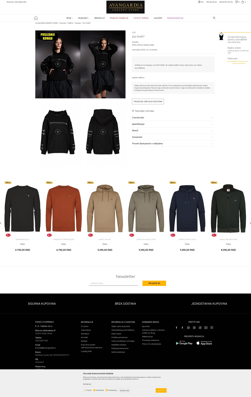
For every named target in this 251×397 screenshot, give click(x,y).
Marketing (112, 390)
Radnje (84, 341)
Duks (22, 244)
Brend (135, 130)
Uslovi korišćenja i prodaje (123, 341)
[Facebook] (176, 327)
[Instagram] (188, 327)
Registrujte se (226, 2)
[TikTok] (211, 327)
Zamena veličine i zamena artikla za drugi (153, 331)
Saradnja (85, 333)
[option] (22, 217)
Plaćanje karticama (120, 348)
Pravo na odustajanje (151, 344)
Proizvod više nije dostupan (148, 101)
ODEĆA (70, 23)
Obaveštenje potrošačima (123, 330)
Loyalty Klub (86, 351)
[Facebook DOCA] (182, 327)
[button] (214, 18)
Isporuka (146, 326)
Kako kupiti (116, 333)
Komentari (137, 137)
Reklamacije (147, 336)
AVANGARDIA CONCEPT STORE (46, 23)
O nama (84, 326)
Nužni (89, 390)
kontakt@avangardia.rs (238, 61)
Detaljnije (87, 384)
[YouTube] (206, 327)
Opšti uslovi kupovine (121, 326)
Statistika (100, 390)
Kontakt (84, 337)
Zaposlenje (86, 330)
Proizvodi (63, 23)
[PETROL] (8, 235)
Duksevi (78, 23)
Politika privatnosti (119, 337)
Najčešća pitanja (119, 344)
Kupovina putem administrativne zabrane (91, 346)
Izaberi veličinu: (138, 77)
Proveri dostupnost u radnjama (147, 143)
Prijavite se (154, 283)
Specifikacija (138, 124)
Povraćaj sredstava (150, 340)
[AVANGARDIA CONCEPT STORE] (125, 9)
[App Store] (204, 343)
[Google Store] (184, 343)
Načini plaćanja (118, 352)
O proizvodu (138, 117)
